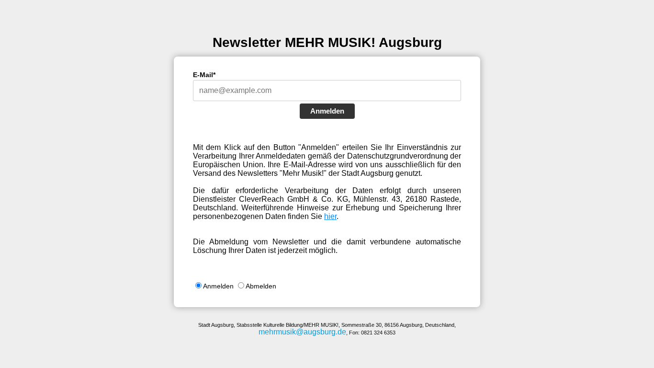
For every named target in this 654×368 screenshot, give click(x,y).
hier (330, 216)
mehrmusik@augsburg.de (302, 332)
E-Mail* (204, 75)
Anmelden (327, 111)
